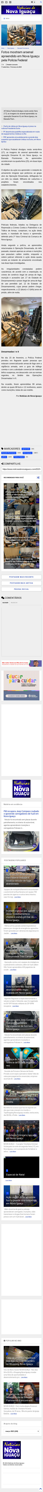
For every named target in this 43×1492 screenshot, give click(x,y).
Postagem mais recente (21, 577)
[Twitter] (6, 2)
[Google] (10, 2)
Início (2, 48)
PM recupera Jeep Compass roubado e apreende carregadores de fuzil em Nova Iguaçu (21, 813)
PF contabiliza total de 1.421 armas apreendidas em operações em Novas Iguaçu (21, 540)
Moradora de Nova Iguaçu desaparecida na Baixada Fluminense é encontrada (19, 1397)
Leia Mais (17, 897)
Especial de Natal (15, 1174)
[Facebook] (2, 2)
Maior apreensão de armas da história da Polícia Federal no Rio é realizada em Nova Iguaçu (21, 561)
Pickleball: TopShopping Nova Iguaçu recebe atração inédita (21, 1098)
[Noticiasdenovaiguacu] (14, 2)
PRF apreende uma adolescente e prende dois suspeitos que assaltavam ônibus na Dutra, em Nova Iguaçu (21, 139)
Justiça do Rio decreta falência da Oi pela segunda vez (20, 1062)
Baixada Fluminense (23, 48)
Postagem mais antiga (21, 583)
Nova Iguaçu (10, 48)
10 (7, 1193)
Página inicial (21, 589)
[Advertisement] (21, 88)
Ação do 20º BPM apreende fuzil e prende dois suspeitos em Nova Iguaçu (21, 1200)
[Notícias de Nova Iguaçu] (21, 13)
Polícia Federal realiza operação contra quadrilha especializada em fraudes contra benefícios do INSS (21, 518)
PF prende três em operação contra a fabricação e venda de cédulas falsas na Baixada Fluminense (19, 496)
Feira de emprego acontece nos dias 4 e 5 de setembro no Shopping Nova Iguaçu (20, 1361)
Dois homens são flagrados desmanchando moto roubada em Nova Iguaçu (20, 989)
